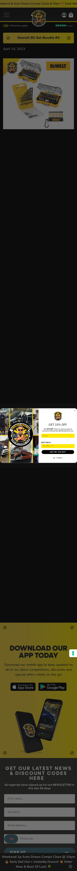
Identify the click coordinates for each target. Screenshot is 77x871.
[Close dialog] (75, 410)
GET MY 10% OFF (58, 452)
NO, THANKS (57, 458)
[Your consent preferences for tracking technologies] (73, 653)
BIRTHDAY (46, 442)
